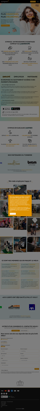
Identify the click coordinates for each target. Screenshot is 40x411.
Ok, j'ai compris (12, 213)
